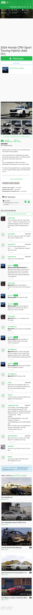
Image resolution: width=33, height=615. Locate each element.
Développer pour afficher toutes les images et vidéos (16, 136)
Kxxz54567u (11, 234)
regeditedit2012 (12, 436)
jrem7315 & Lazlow (17, 68)
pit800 (10, 382)
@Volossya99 (12, 267)
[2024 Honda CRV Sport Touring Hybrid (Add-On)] (16, 110)
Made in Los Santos (6, 609)
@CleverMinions (13, 339)
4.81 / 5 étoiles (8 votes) (6, 145)
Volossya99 (11, 218)
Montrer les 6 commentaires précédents (16, 214)
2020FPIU (11, 446)
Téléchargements (9, 141)
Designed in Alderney (7, 607)
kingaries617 (12, 244)
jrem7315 (10, 265)
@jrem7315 (11, 285)
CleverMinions (12, 327)
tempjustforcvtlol (13, 405)
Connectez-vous (22, 468)
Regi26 (10, 457)
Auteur (15, 265)
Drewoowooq (12, 256)
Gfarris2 (10, 395)
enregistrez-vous (7, 469)
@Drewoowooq (21, 267)
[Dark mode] (28, 7)
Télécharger (18, 58)
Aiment (19, 141)
